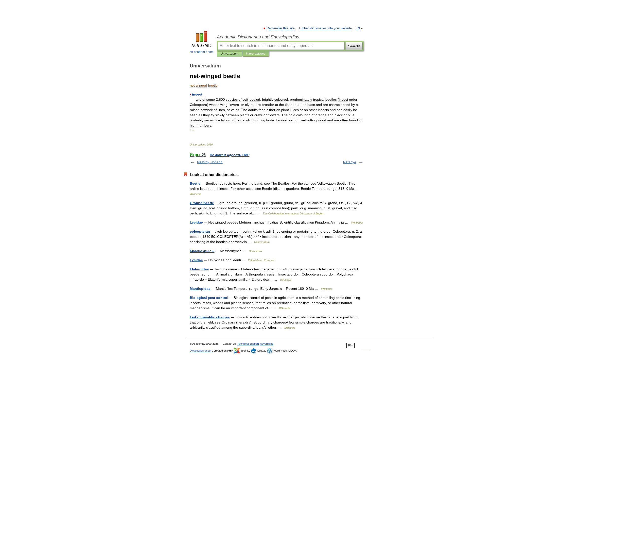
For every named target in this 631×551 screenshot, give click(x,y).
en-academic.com (201, 52)
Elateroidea (199, 269)
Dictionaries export (201, 350)
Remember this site (281, 28)
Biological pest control (209, 298)
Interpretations (255, 53)
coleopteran (200, 231)
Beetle (195, 183)
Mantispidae (200, 289)
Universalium (229, 53)
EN (357, 28)
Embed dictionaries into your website (325, 28)
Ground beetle (202, 203)
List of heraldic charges (210, 317)
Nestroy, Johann (210, 162)
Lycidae (196, 222)
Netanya (349, 162)
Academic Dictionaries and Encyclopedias (258, 36)
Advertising (266, 343)
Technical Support (248, 343)
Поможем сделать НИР (229, 155)
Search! (354, 46)
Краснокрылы (202, 251)
